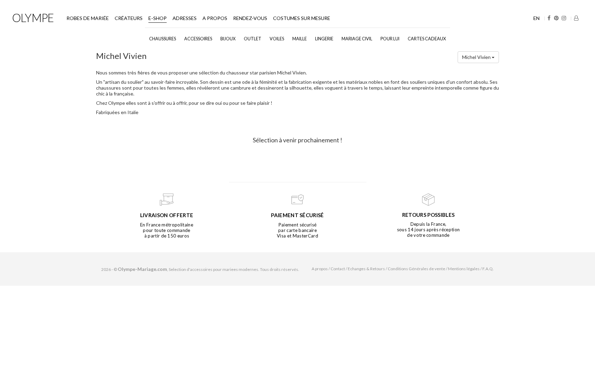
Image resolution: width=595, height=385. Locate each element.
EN (536, 18)
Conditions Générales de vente (416, 268)
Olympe (33, 17)
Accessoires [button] (198, 38)
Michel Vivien (477, 57)
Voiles (277, 38)
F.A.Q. (488, 268)
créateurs (129, 18)
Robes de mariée (87, 18)
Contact (338, 268)
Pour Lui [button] (389, 38)
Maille (299, 38)
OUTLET (252, 38)
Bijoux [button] (228, 38)
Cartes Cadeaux (427, 38)
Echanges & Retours (366, 268)
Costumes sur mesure (301, 18)
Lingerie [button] (324, 38)
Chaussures (162, 38)
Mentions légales (464, 268)
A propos (214, 18)
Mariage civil (357, 38)
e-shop (157, 18)
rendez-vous (250, 18)
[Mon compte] (576, 18)
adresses (185, 18)
